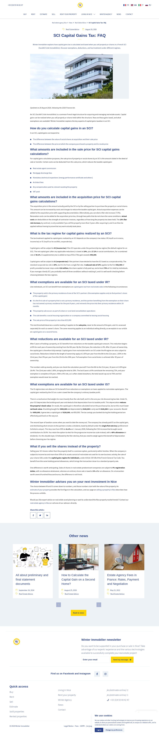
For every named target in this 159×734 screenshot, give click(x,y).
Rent (33, 14)
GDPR (82, 726)
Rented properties (18, 716)
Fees (77, 726)
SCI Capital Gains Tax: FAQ (97, 23)
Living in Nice (64, 690)
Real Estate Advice (80, 23)
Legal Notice (68, 726)
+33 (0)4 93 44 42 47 (15, 5)
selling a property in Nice (106, 490)
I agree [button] (99, 730)
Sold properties (17, 711)
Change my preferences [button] (114, 730)
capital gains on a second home (45, 332)
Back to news (78, 613)
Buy (25, 14)
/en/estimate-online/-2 (117, 690)
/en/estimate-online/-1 (117, 695)
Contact (129, 14)
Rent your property (68, 14)
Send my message (120, 660)
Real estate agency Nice (59, 23)
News (119, 14)
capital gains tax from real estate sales (88, 287)
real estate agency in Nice (40, 503)
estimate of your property (40, 490)
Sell (53, 14)
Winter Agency (106, 14)
